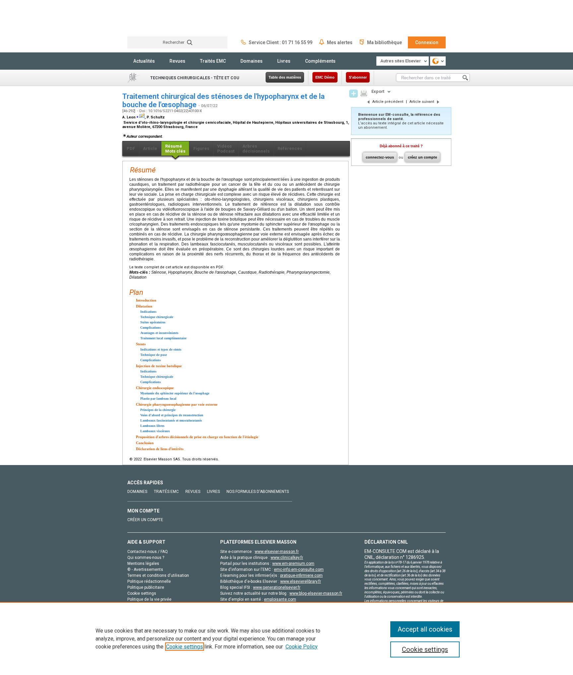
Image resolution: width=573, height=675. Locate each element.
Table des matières (285, 77)
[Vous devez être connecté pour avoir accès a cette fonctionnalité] (353, 94)
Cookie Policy (302, 646)
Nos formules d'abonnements (257, 491)
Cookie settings (184, 646)
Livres (283, 61)
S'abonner (358, 77)
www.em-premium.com (293, 563)
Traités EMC (213, 61)
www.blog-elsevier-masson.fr (315, 593)
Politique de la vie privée (149, 599)
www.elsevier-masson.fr (277, 551)
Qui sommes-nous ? (145, 557)
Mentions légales (143, 563)
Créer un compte (145, 519)
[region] (286, 638)
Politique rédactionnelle (149, 581)
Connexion (426, 42)
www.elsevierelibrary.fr (300, 581)
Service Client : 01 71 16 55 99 (280, 42)
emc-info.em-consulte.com (299, 569)
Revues (177, 61)
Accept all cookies (425, 629)
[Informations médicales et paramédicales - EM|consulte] (152, 18)
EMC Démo (325, 77)
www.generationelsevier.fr (276, 587)
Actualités (144, 61)
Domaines (251, 61)
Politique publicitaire (145, 587)
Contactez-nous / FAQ (147, 551)
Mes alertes (339, 42)
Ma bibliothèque (384, 42)
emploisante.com (280, 599)
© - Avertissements (145, 569)
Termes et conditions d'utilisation (158, 575)
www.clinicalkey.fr (287, 557)
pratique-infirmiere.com (301, 575)
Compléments (320, 61)
